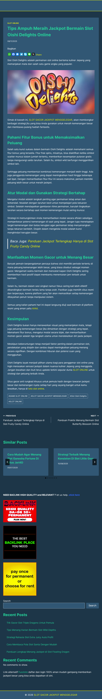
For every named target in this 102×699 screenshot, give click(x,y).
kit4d (35, 308)
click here (74, 495)
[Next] (94, 462)
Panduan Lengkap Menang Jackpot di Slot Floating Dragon (38, 651)
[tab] (45, 478)
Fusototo (23, 672)
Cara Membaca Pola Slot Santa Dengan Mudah (32, 644)
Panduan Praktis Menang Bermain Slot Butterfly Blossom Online (78, 420)
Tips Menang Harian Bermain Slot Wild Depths (31, 630)
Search (7, 601)
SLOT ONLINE (13, 23)
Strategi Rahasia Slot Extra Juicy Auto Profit (30, 637)
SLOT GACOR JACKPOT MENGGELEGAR (50, 119)
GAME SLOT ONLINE (18, 396)
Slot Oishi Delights (78, 396)
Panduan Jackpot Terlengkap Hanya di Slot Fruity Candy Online (23, 420)
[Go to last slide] (7, 462)
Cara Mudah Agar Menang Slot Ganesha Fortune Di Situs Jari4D (24, 458)
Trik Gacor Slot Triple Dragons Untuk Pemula (30, 622)
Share (39, 54)
